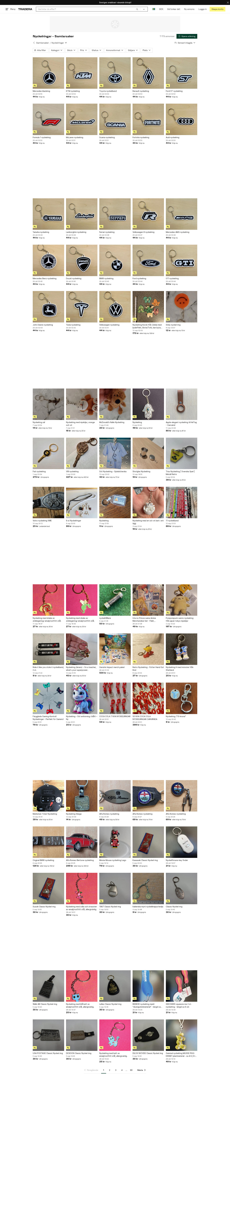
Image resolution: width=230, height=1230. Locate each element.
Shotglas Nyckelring (141, 471)
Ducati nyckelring (73, 278)
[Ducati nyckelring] (81, 260)
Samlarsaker (42, 43)
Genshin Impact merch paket (112, 667)
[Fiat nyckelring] (48, 453)
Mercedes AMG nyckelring (177, 232)
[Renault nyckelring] (148, 73)
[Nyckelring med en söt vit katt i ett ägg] (148, 502)
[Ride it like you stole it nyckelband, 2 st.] (48, 649)
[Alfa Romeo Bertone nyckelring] (81, 842)
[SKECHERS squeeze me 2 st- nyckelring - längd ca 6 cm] (181, 986)
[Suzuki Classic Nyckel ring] (48, 888)
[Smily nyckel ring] (181, 306)
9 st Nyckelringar (73, 520)
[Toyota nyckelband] (115, 73)
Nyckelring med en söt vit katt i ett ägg (148, 521)
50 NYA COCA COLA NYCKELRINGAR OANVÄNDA (145, 717)
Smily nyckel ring (173, 325)
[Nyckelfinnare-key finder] (181, 842)
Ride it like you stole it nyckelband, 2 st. (48, 668)
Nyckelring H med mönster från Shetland (179, 668)
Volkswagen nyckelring (109, 325)
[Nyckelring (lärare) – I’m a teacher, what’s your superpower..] (81, 649)
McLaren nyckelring (74, 137)
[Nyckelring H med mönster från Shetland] (181, 649)
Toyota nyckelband (108, 91)
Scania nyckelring (107, 137)
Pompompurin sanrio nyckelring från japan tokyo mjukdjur (179, 619)
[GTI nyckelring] (181, 260)
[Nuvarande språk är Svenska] (153, 9)
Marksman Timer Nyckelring (45, 814)
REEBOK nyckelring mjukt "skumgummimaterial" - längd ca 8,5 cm (147, 1005)
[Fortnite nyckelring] (148, 119)
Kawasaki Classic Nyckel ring (145, 860)
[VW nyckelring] (81, 453)
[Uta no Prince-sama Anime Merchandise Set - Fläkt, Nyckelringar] (148, 600)
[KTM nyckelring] (81, 73)
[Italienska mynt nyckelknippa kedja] (148, 888)
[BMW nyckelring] (115, 260)
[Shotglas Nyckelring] (148, 453)
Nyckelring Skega (73, 814)
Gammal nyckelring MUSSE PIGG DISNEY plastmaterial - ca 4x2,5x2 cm (181, 1054)
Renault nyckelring (141, 91)
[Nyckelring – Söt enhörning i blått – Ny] (81, 698)
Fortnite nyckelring (141, 137)
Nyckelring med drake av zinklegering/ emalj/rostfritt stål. (47, 619)
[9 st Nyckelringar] (81, 502)
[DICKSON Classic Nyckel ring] (81, 1035)
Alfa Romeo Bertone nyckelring (80, 860)
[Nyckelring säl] (48, 404)
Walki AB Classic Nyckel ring (45, 1004)
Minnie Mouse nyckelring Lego (112, 860)
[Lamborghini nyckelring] (81, 214)
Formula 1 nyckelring (42, 137)
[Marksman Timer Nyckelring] (48, 796)
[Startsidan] (25, 9)
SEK (161, 9)
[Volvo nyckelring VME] (48, 502)
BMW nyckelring (106, 278)
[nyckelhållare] (115, 600)
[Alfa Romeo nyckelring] (115, 796)
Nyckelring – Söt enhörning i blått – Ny (81, 717)
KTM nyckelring (73, 91)
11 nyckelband (172, 520)
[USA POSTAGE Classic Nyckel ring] (48, 1035)
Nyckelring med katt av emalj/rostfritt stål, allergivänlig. (113, 1054)
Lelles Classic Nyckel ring (110, 1004)
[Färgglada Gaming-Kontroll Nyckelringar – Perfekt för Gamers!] (48, 698)
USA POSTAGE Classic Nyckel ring (48, 1053)
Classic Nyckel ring (174, 906)
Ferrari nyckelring (106, 232)
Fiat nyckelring (39, 471)
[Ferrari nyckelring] (115, 214)
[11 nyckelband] (181, 502)
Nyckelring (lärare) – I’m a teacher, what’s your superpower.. (81, 668)
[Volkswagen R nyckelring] (148, 214)
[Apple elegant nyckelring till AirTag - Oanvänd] (181, 404)
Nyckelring (137, 422)
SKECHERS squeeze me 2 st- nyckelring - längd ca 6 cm (179, 1005)
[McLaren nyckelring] (81, 119)
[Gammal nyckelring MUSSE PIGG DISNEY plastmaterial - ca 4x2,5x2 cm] (181, 1035)
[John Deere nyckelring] (48, 306)
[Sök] (137, 9)
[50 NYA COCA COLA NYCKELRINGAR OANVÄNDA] (148, 698)
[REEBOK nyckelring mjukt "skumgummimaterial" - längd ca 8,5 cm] (148, 986)
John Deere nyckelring (43, 325)
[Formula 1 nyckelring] (48, 119)
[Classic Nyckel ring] (181, 888)
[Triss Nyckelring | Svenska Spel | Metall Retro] (181, 453)
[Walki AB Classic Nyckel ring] (48, 986)
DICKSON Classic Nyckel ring (78, 1053)
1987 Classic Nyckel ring (110, 906)
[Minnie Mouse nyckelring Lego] (115, 842)
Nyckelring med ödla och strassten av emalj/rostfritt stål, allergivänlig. (81, 907)
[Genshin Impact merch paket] (115, 649)
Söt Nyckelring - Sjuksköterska (112, 471)
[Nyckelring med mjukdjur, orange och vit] (81, 404)
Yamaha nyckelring (41, 232)
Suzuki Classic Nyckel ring (44, 906)
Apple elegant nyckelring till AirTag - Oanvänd (181, 423)
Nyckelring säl (39, 422)
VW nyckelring (72, 471)
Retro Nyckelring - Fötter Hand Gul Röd (148, 668)
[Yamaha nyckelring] (48, 214)
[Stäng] (228, 2)
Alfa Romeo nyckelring (109, 814)
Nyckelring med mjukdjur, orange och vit (80, 423)
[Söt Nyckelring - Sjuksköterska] (115, 453)
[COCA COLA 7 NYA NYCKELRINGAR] (115, 698)
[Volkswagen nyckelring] (115, 306)
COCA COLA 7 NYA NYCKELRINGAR (114, 716)
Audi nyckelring (172, 137)
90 (131, 1070)
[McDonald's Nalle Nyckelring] (115, 404)
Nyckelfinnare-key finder (177, 860)
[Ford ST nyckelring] (181, 73)
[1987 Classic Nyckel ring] (115, 888)
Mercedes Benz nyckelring (44, 278)
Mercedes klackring (41, 91)
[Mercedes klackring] (48, 73)
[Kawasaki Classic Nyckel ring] (148, 842)
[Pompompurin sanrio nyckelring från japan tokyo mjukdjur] (181, 600)
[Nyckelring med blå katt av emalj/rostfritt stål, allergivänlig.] (81, 986)
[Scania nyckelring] (115, 119)
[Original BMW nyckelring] (48, 842)
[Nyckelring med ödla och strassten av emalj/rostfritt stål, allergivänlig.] (81, 888)
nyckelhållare (105, 618)
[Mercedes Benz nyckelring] (48, 260)
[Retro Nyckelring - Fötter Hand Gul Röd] (148, 649)
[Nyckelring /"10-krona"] (181, 698)
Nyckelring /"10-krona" (176, 716)
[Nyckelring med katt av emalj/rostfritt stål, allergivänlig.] (115, 1035)
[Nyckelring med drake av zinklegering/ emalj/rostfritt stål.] (48, 600)
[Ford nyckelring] (148, 260)
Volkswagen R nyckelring (143, 232)
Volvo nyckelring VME (42, 520)
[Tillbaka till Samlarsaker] (34, 43)
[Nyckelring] (148, 404)
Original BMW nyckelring (43, 860)
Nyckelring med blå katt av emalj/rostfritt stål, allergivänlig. (80, 1005)
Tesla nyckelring (73, 325)
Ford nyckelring (139, 278)
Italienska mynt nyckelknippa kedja (148, 906)
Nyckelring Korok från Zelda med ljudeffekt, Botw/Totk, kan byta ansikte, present (147, 326)
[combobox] (88, 9)
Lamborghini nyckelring (76, 232)
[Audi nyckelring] (181, 119)
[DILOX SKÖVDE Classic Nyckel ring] (148, 1035)
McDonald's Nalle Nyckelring (111, 422)
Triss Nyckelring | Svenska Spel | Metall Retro (180, 472)
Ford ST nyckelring (174, 91)
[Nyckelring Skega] (81, 796)
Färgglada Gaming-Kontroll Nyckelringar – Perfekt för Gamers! (48, 717)
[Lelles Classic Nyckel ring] (115, 986)
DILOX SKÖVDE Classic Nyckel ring (148, 1053)
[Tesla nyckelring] (81, 306)
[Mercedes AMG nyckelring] (181, 214)
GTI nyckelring (172, 278)
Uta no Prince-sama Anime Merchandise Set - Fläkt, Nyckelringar (144, 619)
